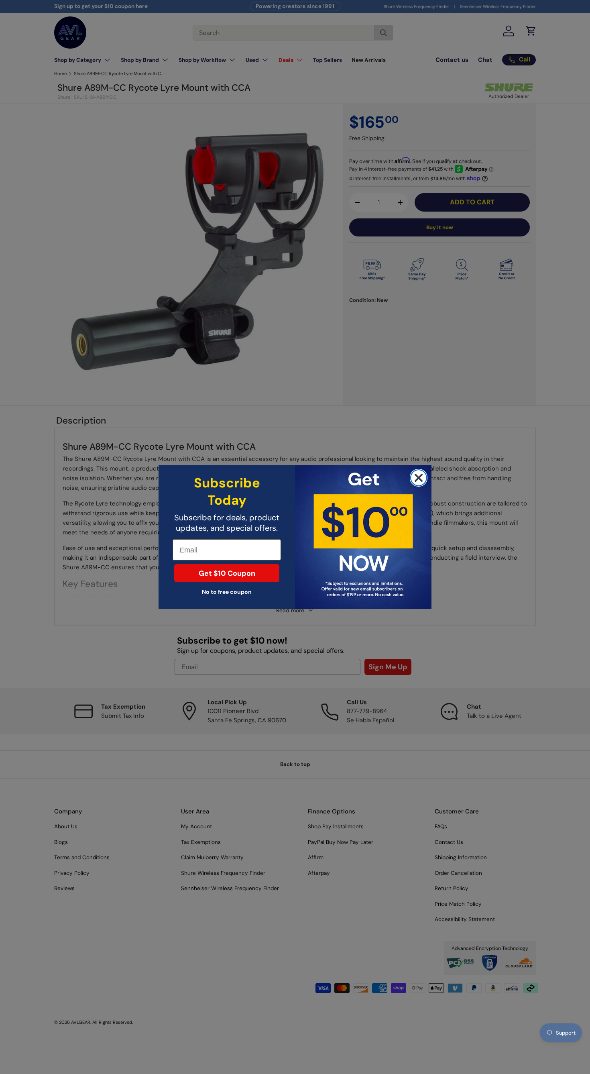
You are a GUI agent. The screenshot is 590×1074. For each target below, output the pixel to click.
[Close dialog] (419, 478)
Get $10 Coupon (227, 573)
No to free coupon (227, 591)
